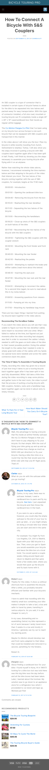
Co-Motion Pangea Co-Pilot (17, 128)
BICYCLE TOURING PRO (24, 2)
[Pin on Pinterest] (31, 400)
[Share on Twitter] (22, 400)
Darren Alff (37, 38)
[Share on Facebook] (18, 400)
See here (28, 502)
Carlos (14, 473)
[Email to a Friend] (26, 400)
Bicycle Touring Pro (20, 429)
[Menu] (3, 9)
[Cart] (45, 9)
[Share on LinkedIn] (35, 400)
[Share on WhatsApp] (14, 400)
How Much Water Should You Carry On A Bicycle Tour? (36, 411)
